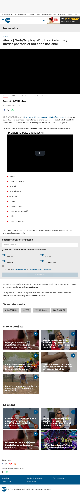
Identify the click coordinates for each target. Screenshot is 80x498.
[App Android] (7, 472)
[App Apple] (3, 472)
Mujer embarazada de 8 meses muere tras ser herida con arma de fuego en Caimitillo (57, 366)
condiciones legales (19, 269)
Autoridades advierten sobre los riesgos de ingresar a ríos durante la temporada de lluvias (21, 366)
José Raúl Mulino (20, 14)
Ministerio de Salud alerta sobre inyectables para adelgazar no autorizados (20, 445)
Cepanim (31, 14)
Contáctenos (31, 482)
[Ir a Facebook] (2, 463)
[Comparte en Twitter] (8, 110)
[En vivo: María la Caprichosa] (53, 20)
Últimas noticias (7, 14)
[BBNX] (4, 489)
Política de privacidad (34, 478)
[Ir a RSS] (16, 463)
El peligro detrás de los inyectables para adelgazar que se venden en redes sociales (20, 344)
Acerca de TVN (6, 482)
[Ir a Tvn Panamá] (22, 20)
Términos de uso (58, 478)
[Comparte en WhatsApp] (12, 110)
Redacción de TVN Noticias (14, 101)
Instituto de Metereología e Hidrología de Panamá (45, 117)
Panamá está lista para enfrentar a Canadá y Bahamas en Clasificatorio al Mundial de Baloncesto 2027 (20, 422)
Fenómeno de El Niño (49, 14)
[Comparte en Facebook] (4, 110)
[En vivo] (62, 18)
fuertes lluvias (41, 310)
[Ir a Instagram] (6, 463)
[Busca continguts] (43, 20)
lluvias (26, 310)
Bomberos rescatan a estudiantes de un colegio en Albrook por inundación (21, 388)
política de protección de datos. (41, 269)
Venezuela (61, 14)
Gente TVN (5, 478)
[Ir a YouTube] (11, 463)
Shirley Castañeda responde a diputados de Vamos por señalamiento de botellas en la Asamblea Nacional (57, 422)
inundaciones (59, 310)
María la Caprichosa (68, 21)
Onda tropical (11, 310)
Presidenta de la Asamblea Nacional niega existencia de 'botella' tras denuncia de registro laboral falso (59, 343)
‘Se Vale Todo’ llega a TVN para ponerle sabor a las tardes (57, 446)
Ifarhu (38, 14)
